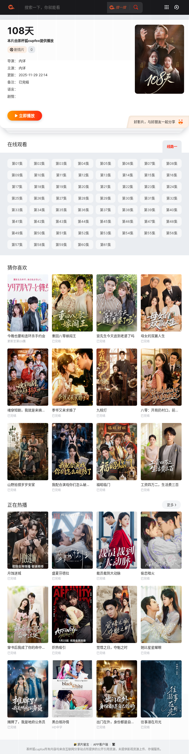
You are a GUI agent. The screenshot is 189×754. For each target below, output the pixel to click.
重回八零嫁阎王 (64, 336)
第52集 (83, 233)
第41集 (17, 221)
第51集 (61, 233)
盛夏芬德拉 (60, 573)
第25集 (17, 198)
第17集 (17, 186)
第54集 (127, 233)
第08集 (171, 163)
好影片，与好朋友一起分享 (154, 122)
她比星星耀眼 (151, 647)
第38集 (127, 210)
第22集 (127, 186)
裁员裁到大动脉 (108, 573)
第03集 (61, 163)
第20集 (83, 186)
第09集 (17, 175)
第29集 (105, 198)
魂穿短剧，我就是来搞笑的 (27, 410)
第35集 (61, 210)
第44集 (83, 221)
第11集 (61, 175)
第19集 (61, 186)
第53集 (105, 233)
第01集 (17, 163)
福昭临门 (103, 484)
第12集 (83, 175)
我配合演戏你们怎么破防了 (72, 484)
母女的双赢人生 (153, 336)
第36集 (83, 210)
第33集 (17, 210)
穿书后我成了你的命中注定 (27, 647)
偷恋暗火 (148, 573)
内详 (22, 61)
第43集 (61, 221)
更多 (170, 505)
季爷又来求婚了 (64, 410)
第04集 (83, 163)
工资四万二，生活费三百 (160, 484)
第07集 (149, 163)
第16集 (171, 175)
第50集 (39, 233)
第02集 (39, 163)
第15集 (149, 175)
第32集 (171, 198)
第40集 (171, 210)
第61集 (105, 244)
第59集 (61, 244)
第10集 (39, 175)
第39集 (149, 210)
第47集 (149, 221)
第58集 (39, 244)
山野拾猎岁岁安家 (21, 484)
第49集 (17, 233)
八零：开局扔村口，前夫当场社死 (161, 410)
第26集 (39, 198)
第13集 (105, 175)
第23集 (149, 186)
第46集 (127, 221)
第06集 (127, 163)
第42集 (39, 221)
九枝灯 (101, 410)
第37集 (105, 210)
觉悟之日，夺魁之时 (111, 647)
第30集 (127, 198)
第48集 (171, 221)
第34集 (39, 210)
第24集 (171, 186)
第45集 (105, 221)
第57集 (17, 244)
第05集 (105, 163)
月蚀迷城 (14, 573)
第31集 (149, 198)
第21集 (105, 186)
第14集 (127, 175)
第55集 (149, 233)
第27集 (61, 198)
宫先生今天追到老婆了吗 (115, 336)
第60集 (83, 244)
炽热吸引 (59, 647)
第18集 (39, 186)
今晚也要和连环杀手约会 (26, 336)
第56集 (171, 233)
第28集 (83, 198)
